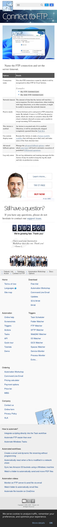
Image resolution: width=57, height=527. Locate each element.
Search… (42, 5)
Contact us (9, 405)
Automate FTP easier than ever (17, 437)
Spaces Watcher (38, 346)
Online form (9, 409)
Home (4, 279)
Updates (34, 296)
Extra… (34, 359)
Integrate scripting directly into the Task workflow (25, 433)
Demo (7, 351)
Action (6, 273)
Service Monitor (37, 351)
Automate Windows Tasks (15, 441)
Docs (51, 272)
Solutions (21, 272)
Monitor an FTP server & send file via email (23, 482)
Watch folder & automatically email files (21, 486)
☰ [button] (18, 5)
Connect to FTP (19, 273)
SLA (6, 417)
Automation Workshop (36, 272)
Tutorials (8, 346)
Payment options (11, 384)
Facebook (52, 5)
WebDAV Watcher (38, 334)
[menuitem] (18, 5)
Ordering (6, 367)
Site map (8, 292)
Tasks (7, 334)
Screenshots (9, 321)
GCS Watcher (37, 342)
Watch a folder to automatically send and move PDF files (28, 471)
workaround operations (32, 150)
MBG (6, 392)
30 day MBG (47, 199)
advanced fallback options (34, 145)
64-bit (33, 305)
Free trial (34, 283)
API (6, 338)
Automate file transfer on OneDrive (19, 491)
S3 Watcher (36, 338)
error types (24, 148)
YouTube (24, 501)
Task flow (41, 131)
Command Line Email (40, 292)
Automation (7, 312)
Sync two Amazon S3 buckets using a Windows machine (29, 467)
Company (6, 400)
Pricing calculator (11, 380)
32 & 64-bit (35, 300)
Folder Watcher (37, 321)
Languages (9, 288)
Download (32, 279)
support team (34, 218)
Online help (9, 317)
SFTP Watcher (37, 329)
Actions (7, 329)
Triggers (7, 325)
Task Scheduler (37, 317)
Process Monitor (38, 355)
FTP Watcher (36, 325)
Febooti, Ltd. (8, 6)
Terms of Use (10, 283)
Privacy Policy (10, 413)
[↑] (28, 27)
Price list (8, 388)
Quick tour (8, 342)
